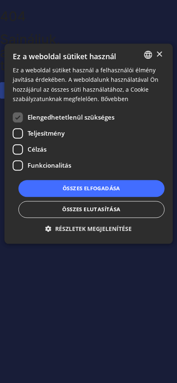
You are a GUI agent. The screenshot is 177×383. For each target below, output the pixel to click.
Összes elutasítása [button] (91, 209)
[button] (88, 229)
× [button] (159, 54)
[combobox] (148, 55)
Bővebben (114, 99)
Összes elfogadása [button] (91, 188)
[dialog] (89, 144)
